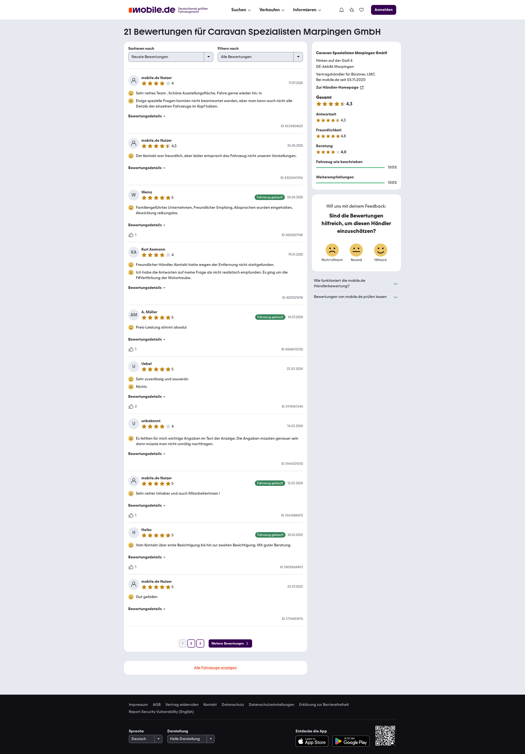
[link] (351, 9)
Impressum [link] (138, 705)
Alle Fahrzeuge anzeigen (215, 667)
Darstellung (177, 731)
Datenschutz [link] (233, 705)
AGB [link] (157, 705)
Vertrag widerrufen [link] (182, 705)
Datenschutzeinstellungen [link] (271, 705)
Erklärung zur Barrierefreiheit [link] (324, 705)
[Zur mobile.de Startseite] (173, 10)
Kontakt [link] (210, 705)
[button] (215, 116)
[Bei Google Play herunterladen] (350, 741)
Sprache (136, 731)
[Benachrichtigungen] (341, 10)
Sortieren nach (141, 48)
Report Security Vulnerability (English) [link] (161, 712)
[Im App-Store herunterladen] (313, 741)
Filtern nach (228, 48)
